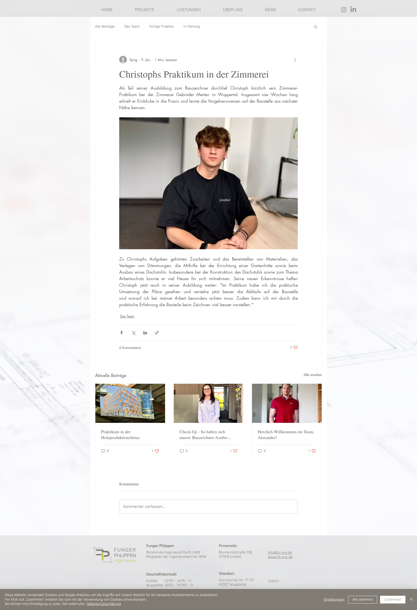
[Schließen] (411, 599)
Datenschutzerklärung (104, 604)
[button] (315, 26)
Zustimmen (392, 599)
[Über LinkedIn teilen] (145, 332)
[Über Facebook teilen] (121, 332)
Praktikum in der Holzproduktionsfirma (120, 434)
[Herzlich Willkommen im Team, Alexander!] (287, 403)
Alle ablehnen (362, 599)
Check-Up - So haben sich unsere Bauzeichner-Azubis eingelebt (203, 434)
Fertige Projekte (161, 26)
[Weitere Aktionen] (295, 60)
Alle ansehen (313, 374)
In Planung (191, 26)
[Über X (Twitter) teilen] (133, 332)
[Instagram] (343, 9)
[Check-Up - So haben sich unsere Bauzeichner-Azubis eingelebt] (208, 403)
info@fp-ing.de (280, 552)
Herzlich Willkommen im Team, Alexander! (286, 434)
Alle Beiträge (105, 26)
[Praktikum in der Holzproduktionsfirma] (130, 403)
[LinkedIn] (353, 9)
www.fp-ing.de (280, 557)
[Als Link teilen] (157, 332)
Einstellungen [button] (334, 599)
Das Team (131, 26)
